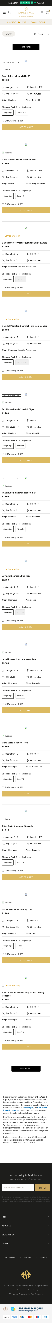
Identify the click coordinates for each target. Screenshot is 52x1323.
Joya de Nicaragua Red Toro (16, 576)
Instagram (27, 1257)
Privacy (35, 1289)
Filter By (8, 33)
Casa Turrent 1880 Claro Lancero (19, 159)
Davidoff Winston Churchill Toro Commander (24, 326)
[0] (47, 12)
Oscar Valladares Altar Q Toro (17, 909)
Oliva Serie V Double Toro (15, 742)
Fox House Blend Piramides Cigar (19, 492)
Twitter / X (43, 1257)
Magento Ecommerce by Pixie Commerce (27, 1293)
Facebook (11, 1257)
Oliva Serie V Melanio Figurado (17, 826)
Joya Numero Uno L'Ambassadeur (19, 659)
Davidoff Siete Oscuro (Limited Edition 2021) (24, 243)
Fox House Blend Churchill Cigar (18, 409)
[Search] (9, 13)
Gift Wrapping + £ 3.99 (13, 121)
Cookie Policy (19, 1289)
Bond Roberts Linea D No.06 (16, 76)
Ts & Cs (28, 1289)
